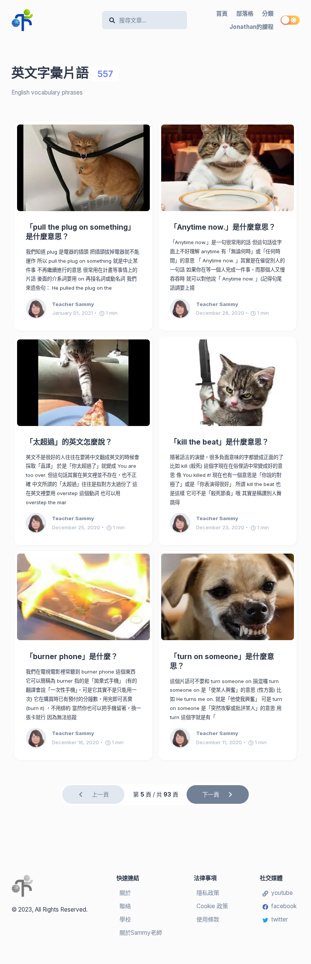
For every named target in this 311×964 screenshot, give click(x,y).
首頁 (222, 13)
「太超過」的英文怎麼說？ (69, 442)
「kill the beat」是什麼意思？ (219, 442)
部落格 (244, 13)
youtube (282, 892)
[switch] (290, 20)
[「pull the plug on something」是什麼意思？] (83, 168)
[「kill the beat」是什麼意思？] (227, 382)
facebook (284, 906)
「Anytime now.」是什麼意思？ (223, 227)
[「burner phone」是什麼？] (83, 597)
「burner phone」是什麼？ (72, 656)
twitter (279, 919)
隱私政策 (207, 892)
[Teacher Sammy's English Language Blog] (53, 20)
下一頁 (210, 794)
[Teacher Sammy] (39, 308)
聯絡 (125, 906)
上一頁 (100, 794)
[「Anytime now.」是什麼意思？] (227, 168)
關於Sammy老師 (140, 932)
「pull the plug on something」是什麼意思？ (80, 232)
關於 (125, 892)
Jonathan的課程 (251, 26)
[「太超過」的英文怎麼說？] (83, 382)
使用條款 (207, 919)
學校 (125, 919)
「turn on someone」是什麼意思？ (222, 661)
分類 (267, 13)
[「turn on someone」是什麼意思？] (227, 597)
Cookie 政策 (212, 906)
